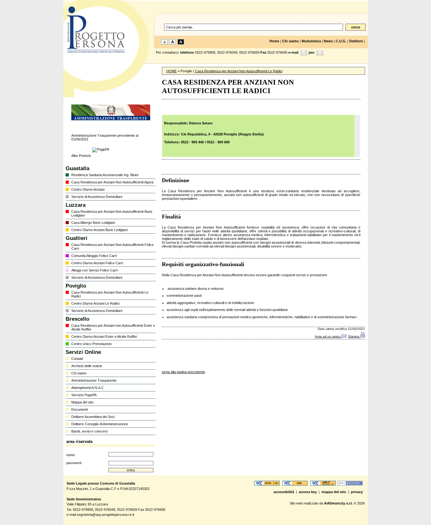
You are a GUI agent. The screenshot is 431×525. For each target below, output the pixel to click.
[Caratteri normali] (164, 43)
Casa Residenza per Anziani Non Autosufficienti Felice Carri (112, 246)
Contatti (77, 359)
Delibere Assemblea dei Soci (93, 417)
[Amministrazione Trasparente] (110, 119)
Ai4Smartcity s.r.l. (338, 503)
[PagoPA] (100, 149)
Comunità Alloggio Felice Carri (94, 256)
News (328, 41)
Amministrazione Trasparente (93, 380)
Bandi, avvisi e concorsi (89, 431)
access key (308, 492)
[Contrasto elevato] (180, 43)
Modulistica (311, 41)
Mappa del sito (82, 402)
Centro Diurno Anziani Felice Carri (97, 263)
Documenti (79, 409)
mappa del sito (334, 492)
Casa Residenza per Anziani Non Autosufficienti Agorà (112, 182)
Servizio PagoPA (84, 395)
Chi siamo (290, 41)
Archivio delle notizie (86, 366)
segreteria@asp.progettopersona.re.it (105, 514)
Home (274, 41)
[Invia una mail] (302, 54)
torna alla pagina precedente (183, 372)
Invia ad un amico (328, 336)
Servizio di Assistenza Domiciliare (96, 197)
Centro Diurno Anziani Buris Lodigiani (99, 230)
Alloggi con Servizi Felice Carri (94, 270)
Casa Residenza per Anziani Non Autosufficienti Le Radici (109, 294)
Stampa (354, 336)
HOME (171, 71)
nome (70, 455)
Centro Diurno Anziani (87, 189)
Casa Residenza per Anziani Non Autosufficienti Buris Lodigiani (111, 213)
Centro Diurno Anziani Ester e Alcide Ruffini (104, 336)
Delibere (356, 41)
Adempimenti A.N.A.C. (88, 388)
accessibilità (284, 492)
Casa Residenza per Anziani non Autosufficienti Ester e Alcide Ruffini (113, 327)
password (73, 463)
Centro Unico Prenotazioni (91, 344)
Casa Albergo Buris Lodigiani (93, 222)
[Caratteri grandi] (172, 43)
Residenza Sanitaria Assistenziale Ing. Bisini (104, 175)
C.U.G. (341, 41)
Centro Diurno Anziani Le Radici (95, 303)
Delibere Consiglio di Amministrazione (99, 424)
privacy (357, 492)
